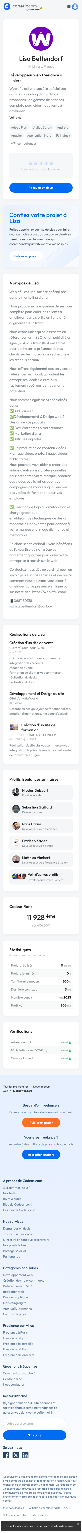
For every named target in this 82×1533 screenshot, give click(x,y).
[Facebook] (6, 1455)
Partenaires (11, 1256)
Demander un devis (16, 1228)
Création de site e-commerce (24, 1280)
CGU (67, 1508)
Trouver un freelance (17, 1234)
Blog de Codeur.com (17, 1204)
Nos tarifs (10, 1193)
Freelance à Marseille (18, 1344)
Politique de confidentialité (44, 1508)
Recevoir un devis (41, 188)
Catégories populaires (20, 1268)
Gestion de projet (15, 1314)
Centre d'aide (12, 1379)
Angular (16, 135)
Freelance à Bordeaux (18, 1355)
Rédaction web (13, 1292)
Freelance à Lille (14, 1349)
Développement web (18, 1275)
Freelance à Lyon (15, 1338)
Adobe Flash (19, 127)
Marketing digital (15, 1303)
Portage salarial (14, 1251)
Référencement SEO (17, 1286)
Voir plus (15, 117)
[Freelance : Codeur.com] (23, 6)
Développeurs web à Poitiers (45, 880)
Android (62, 127)
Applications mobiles (17, 1308)
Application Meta (39, 135)
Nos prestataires (14, 1245)
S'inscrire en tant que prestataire (26, 1240)
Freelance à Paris (15, 1332)
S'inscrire (34, 1435)
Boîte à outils (12, 1199)
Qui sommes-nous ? (17, 1188)
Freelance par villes (18, 1325)
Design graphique (15, 1297)
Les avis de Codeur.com (19, 1210)
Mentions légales (13, 1508)
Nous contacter (14, 1384)
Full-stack (63, 135)
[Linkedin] (25, 1455)
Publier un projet (26, 256)
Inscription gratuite (41, 1155)
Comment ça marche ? (19, 1373)
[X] (16, 1455)
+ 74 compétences (24, 143)
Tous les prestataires (15, 1086)
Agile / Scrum (42, 127)
